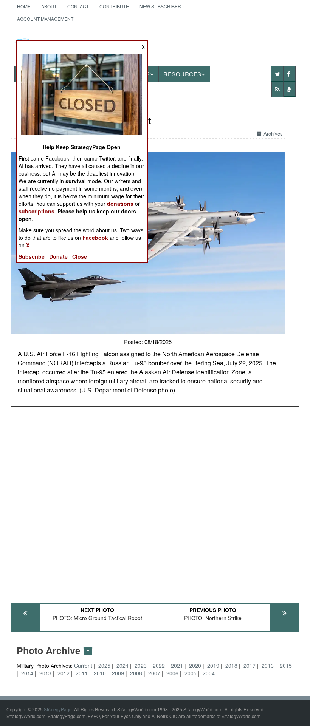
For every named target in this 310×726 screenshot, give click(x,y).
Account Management (45, 18)
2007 (154, 673)
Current (84, 665)
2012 (63, 673)
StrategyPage (58, 709)
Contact (78, 6)
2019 (213, 665)
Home (24, 6)
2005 (190, 673)
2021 (177, 665)
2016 (268, 665)
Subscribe (32, 256)
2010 (100, 673)
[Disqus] (155, 501)
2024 (122, 665)
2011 (82, 673)
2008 (136, 673)
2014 (27, 673)
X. (28, 245)
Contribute (114, 6)
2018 (231, 665)
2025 (104, 665)
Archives (273, 133)
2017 (249, 665)
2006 (172, 673)
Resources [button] (182, 74)
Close (79, 256)
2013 (45, 673)
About (49, 6)
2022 (159, 665)
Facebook (95, 237)
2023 (141, 665)
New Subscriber (160, 6)
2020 (195, 665)
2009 (118, 673)
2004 (209, 673)
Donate (58, 256)
